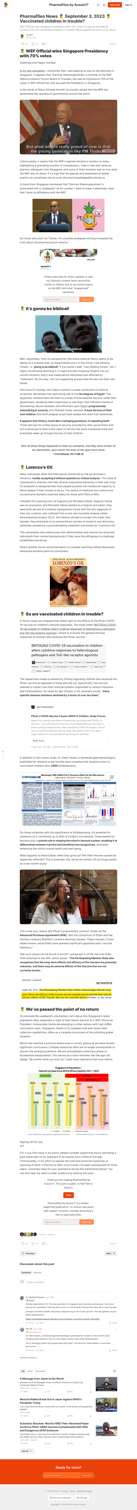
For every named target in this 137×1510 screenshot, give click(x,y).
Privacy (65, 1491)
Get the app (81, 1497)
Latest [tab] (30, 1371)
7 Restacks (51, 1234)
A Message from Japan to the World (42, 1378)
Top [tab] (22, 1371)
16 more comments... (29, 1357)
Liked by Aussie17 (35, 1332)
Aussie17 (29, 35)
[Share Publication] (104, 4)
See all (25, 1451)
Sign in (128, 4)
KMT (28, 1328)
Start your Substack (61, 1497)
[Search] (98, 4)
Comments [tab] (26, 1272)
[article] (68, 1385)
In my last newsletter (32, 70)
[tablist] (31, 1272)
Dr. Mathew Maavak (35, 1297)
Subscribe (115, 4)
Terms (72, 1491)
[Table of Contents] (3, 755)
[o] (68, 127)
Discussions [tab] (40, 1371)
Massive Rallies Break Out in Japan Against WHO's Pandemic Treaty (51, 1401)
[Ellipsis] (116, 1297)
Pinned (31, 1300)
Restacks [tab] (37, 1272)
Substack (55, 1504)
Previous (30, 1253)
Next (108, 1253)
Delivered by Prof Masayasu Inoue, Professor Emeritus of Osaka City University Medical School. (51, 1383)
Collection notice (84, 1491)
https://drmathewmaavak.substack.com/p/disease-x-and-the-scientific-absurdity (63, 1319)
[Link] (16, 53)
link (100, 1156)
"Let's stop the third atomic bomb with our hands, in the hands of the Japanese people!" (56, 1408)
